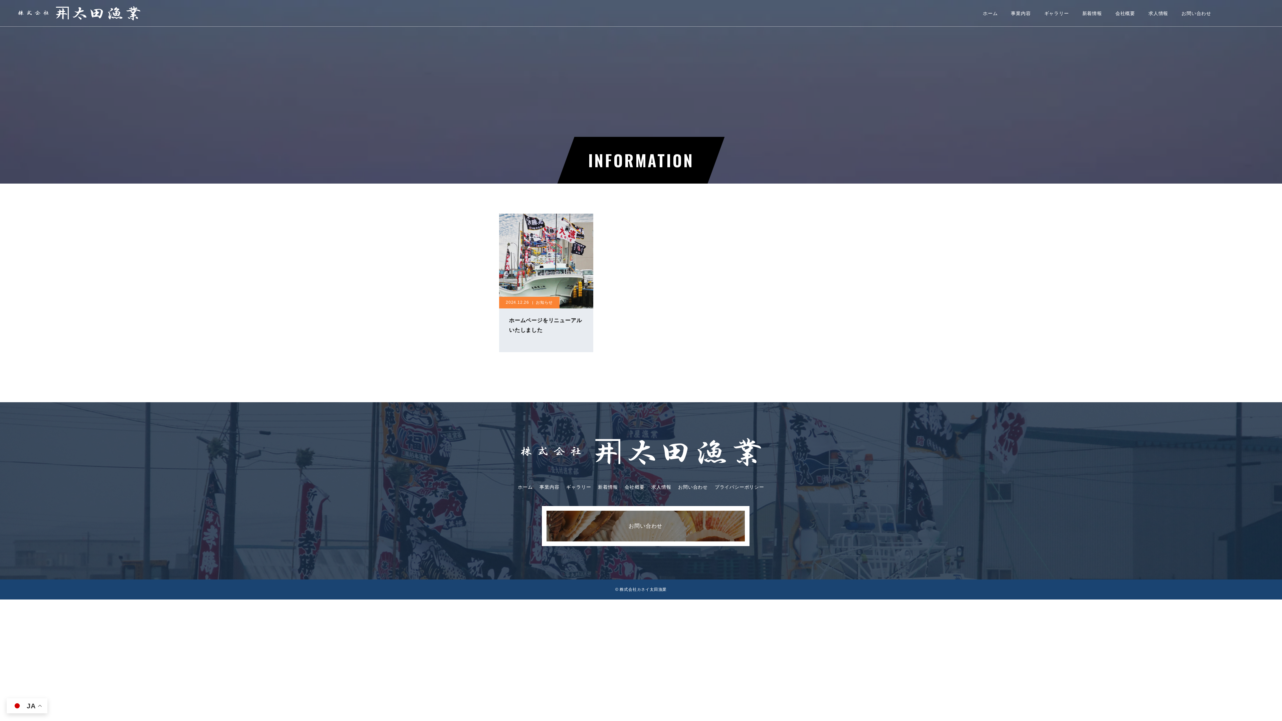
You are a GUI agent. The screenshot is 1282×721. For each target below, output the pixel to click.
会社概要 (1125, 13)
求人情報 (1158, 13)
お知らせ (544, 302)
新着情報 (1092, 13)
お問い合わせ (1196, 13)
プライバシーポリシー (739, 487)
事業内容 (1021, 13)
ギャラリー (1056, 13)
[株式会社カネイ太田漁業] (79, 13)
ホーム (990, 13)
